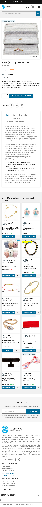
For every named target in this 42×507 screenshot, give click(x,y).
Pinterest (22, 105)
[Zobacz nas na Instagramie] (19, 459)
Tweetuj (17, 105)
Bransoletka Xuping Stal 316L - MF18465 (10, 304)
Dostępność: (5, 70)
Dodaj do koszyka (21, 95)
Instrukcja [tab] (16, 118)
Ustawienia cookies (8, 500)
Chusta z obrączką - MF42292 (29, 379)
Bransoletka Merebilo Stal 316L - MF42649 (10, 229)
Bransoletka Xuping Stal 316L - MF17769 (30, 304)
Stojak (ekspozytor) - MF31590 (9, 379)
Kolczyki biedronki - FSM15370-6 (29, 229)
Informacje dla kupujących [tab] (16, 122)
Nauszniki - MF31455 (9, 266)
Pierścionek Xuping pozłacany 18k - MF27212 (10, 341)
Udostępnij (11, 105)
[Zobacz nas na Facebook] (16, 459)
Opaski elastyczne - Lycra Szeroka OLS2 (31, 342)
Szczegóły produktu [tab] (20, 115)
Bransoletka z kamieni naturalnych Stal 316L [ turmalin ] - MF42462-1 (30, 266)
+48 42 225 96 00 (8, 475)
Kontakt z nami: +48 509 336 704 (12, 2)
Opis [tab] (7, 115)
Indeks (4, 65)
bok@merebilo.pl (8, 473)
